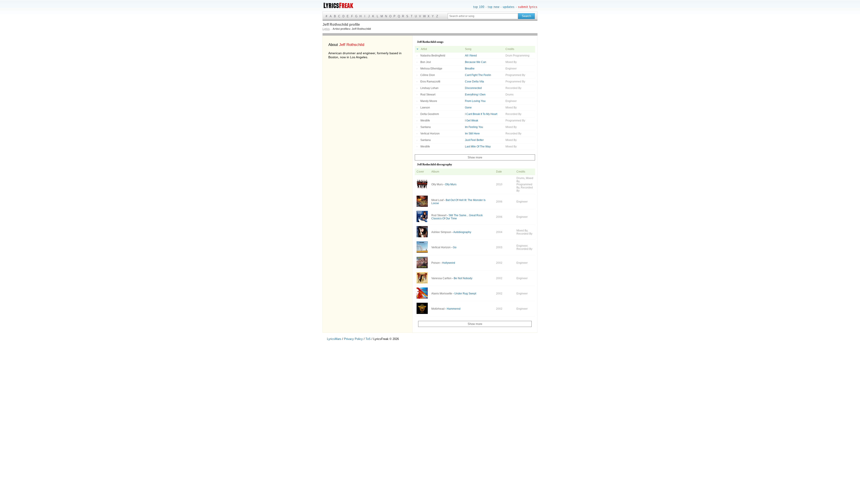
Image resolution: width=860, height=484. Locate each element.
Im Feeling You (474, 127)
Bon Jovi (425, 62)
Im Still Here (472, 133)
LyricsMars (334, 339)
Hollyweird (448, 262)
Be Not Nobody (463, 278)
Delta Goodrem (429, 114)
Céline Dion (427, 75)
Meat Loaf (437, 200)
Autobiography (462, 232)
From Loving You (475, 101)
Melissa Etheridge (431, 68)
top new (493, 7)
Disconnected (473, 88)
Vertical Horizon (430, 133)
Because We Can (475, 62)
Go (454, 247)
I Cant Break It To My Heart (481, 114)
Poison (435, 262)
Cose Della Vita (474, 81)
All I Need (471, 55)
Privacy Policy (353, 339)
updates (509, 7)
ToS (368, 339)
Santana (425, 127)
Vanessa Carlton (441, 278)
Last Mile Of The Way (478, 146)
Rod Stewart (427, 94)
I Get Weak (471, 120)
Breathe (470, 68)
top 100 (478, 7)
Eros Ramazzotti (430, 81)
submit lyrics (528, 7)
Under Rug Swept (465, 293)
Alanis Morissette (441, 293)
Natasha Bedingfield (432, 55)
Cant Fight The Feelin (478, 75)
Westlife (425, 120)
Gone (468, 107)
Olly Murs (437, 184)
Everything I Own (475, 94)
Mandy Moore (428, 101)
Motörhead (438, 308)
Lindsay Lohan (429, 88)
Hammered (453, 308)
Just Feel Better (474, 140)
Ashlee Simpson (441, 232)
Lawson (425, 107)
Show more (475, 157)
